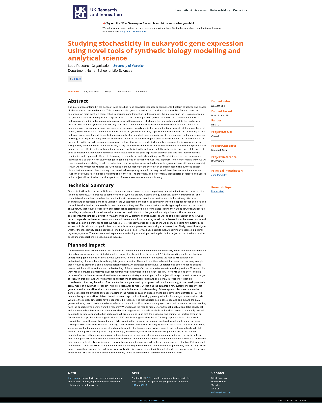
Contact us (240, 10)
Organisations (91, 91)
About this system (195, 10)
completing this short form (133, 31)
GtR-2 (144, 385)
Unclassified (217, 191)
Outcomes (141, 91)
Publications (124, 91)
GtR (134, 385)
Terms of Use (153, 400)
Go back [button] (76, 78)
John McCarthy (219, 175)
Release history (220, 10)
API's (149, 378)
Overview (73, 91)
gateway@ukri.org (221, 392)
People (108, 91)
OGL (163, 400)
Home (177, 10)
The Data (73, 378)
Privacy (142, 400)
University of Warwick (128, 66)
